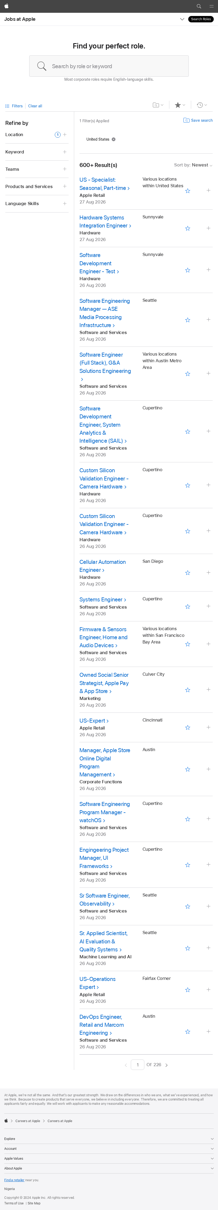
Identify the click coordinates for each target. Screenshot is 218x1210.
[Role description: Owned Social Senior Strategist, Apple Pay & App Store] (209, 690)
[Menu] (211, 6)
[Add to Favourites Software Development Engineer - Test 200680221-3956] (188, 270)
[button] (198, 6)
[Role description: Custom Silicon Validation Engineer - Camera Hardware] (209, 485)
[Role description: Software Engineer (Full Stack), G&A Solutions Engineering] (209, 373)
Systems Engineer (101, 599)
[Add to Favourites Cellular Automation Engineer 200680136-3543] (188, 572)
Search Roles (201, 19)
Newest (191, 165)
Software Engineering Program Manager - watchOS (104, 812)
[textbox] (109, 66)
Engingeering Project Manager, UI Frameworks (104, 857)
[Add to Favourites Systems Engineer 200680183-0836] (188, 606)
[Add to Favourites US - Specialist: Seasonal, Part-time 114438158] (188, 190)
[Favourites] (180, 105)
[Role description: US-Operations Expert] (209, 990)
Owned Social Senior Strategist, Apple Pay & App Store (104, 682)
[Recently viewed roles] (201, 105)
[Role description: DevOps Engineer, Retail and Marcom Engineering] (209, 1032)
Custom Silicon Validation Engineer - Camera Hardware (104, 478)
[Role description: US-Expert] (209, 727)
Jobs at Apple (19, 19)
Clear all (35, 106)
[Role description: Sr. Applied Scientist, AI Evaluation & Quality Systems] (209, 948)
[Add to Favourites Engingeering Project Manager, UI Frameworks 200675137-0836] (188, 864)
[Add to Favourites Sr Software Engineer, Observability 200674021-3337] (188, 906)
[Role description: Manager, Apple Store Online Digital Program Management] (209, 769)
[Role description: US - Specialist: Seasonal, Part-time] (209, 190)
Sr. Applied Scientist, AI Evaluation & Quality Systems (103, 941)
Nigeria (9, 1189)
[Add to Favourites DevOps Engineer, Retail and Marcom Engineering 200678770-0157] (188, 1031)
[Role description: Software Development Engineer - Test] (209, 270)
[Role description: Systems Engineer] (209, 606)
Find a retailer (14, 1180)
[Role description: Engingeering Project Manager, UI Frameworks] (209, 865)
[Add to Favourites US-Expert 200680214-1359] (188, 727)
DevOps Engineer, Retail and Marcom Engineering (101, 1024)
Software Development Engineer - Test (97, 263)
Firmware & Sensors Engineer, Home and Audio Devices (103, 637)
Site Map (34, 1203)
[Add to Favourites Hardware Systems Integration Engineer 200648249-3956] (188, 228)
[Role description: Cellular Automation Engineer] (209, 573)
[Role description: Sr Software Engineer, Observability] (209, 906)
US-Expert (92, 720)
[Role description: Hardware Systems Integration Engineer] (209, 228)
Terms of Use (14, 1203)
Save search (202, 120)
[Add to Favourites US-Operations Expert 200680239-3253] (188, 990)
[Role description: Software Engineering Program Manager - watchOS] (209, 819)
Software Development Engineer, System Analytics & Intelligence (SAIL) (101, 424)
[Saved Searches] (158, 105)
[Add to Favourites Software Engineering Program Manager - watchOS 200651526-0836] (188, 819)
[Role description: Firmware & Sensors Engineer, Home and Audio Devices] (209, 644)
